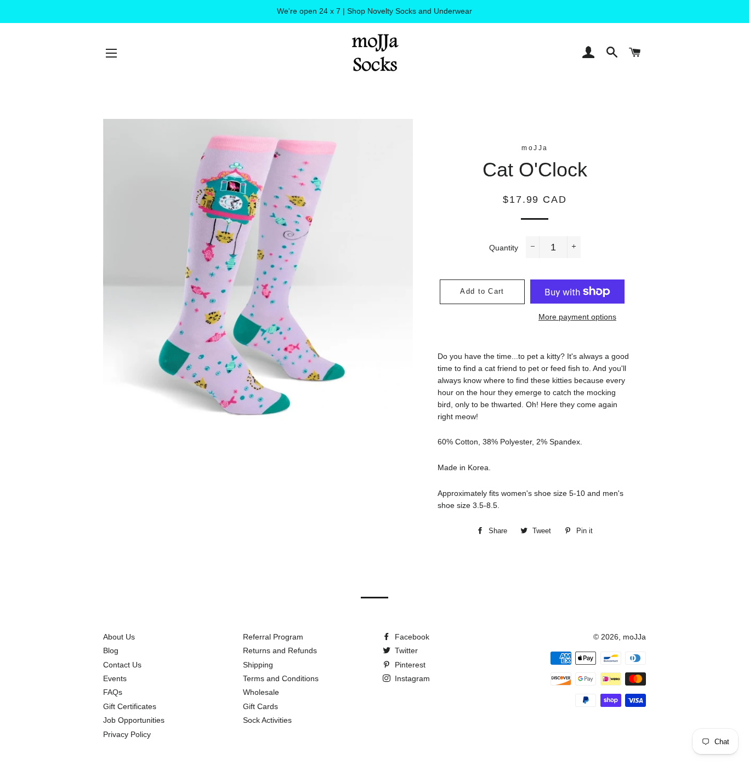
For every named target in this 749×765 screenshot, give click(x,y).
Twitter (405, 650)
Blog (110, 650)
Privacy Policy (127, 734)
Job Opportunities (133, 720)
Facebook (411, 636)
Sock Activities (267, 720)
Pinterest (409, 664)
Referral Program (273, 636)
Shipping (258, 664)
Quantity (503, 247)
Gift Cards (260, 706)
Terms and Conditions (281, 678)
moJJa (634, 636)
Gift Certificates (129, 706)
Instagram (411, 678)
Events (115, 678)
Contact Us (122, 664)
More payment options (577, 316)
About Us (119, 636)
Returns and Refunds (280, 650)
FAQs (112, 692)
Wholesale (261, 692)
